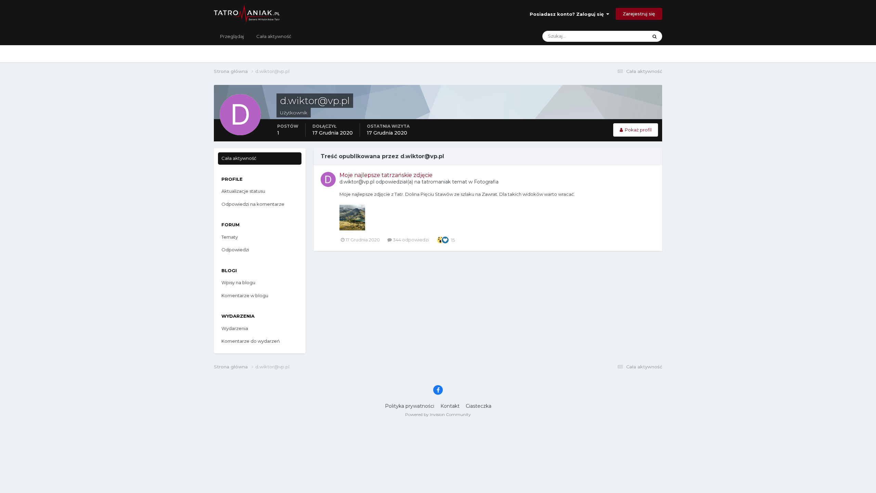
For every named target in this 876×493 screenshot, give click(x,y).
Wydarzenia (234, 328)
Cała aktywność (273, 36)
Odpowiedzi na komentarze (252, 204)
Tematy (229, 237)
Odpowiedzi (235, 249)
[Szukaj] (654, 36)
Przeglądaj (232, 36)
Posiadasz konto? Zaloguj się (568, 14)
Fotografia (486, 182)
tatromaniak (436, 182)
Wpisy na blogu (238, 282)
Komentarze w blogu (244, 295)
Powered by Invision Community (438, 414)
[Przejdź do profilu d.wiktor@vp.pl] (328, 179)
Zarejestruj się (639, 13)
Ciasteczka (478, 406)
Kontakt (450, 406)
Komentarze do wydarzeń (250, 341)
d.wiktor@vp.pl (356, 182)
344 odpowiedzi (410, 239)
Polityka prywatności (409, 406)
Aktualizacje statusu (618, 36)
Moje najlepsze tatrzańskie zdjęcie (386, 175)
